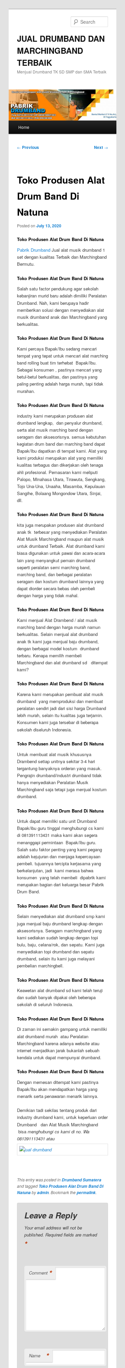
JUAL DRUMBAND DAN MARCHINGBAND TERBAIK (61, 50)
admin (43, 1192)
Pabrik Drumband (33, 250)
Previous (28, 147)
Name (39, 1355)
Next (101, 147)
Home (23, 127)
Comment (40, 1273)
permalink (86, 1192)
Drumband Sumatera (81, 1180)
